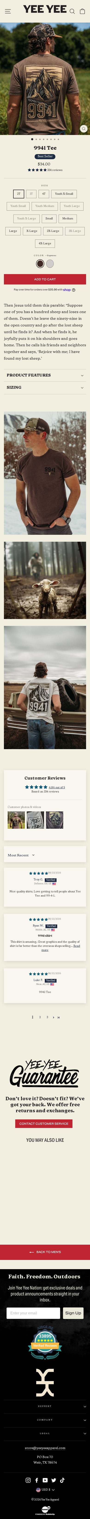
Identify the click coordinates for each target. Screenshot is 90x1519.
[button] (37, 170)
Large (13, 231)
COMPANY (45, 1420)
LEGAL (45, 1433)
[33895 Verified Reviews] (45, 1361)
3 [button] (47, 1017)
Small (49, 218)
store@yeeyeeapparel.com (45, 1448)
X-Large (32, 231)
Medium (67, 218)
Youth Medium (44, 206)
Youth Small (18, 206)
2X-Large (53, 231)
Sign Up (73, 1313)
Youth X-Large (26, 218)
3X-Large (75, 231)
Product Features (29, 375)
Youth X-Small (64, 194)
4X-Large (45, 243)
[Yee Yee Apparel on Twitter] (53, 1480)
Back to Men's (48, 1252)
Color (45, 255)
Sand (50, 264)
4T (43, 194)
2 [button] (40, 1017)
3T (31, 194)
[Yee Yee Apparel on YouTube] (45, 1480)
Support (45, 1406)
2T (18, 194)
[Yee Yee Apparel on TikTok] (62, 1480)
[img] (38, 873)
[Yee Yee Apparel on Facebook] (36, 1480)
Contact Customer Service (43, 1123)
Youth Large (72, 206)
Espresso (40, 264)
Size (45, 186)
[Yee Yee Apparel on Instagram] (28, 1480)
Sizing (14, 388)
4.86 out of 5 (57, 787)
